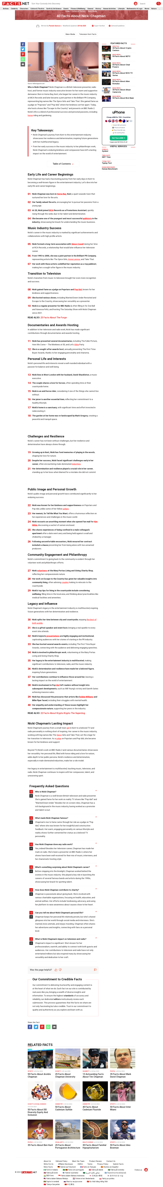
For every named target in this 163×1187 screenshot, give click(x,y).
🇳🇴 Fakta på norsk (51, 1173)
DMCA (80, 1164)
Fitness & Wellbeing (78, 8)
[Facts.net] (15, 3)
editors (57, 999)
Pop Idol (78, 289)
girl (68, 728)
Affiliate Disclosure (65, 1164)
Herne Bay (61, 194)
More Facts (48, 1167)
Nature (153, 8)
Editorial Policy (61, 1161)
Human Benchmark (110, 169)
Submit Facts (118, 1164)
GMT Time (106, 157)
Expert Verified (99, 26)
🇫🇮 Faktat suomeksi (70, 1173)
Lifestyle (121, 8)
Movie (147, 8)
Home (67, 11)
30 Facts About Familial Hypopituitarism (94, 1146)
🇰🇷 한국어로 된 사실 (115, 1176)
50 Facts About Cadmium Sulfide (63, 1108)
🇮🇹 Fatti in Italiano (51, 1170)
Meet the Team (78, 1161)
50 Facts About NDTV (121, 56)
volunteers (42, 570)
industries (76, 464)
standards (69, 995)
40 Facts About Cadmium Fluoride (92, 1108)
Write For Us (48, 1164)
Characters (24, 8)
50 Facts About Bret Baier (123, 98)
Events (66, 8)
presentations (53, 636)
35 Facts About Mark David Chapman (120, 1075)
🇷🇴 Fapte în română (51, 1181)
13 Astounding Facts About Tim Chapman (93, 1075)
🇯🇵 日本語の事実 (95, 1176)
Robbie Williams (86, 697)
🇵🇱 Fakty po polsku (106, 1178)
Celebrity (14, 8)
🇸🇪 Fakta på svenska (116, 1170)
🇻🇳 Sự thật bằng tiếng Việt (97, 1181)
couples (65, 582)
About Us (47, 1161)
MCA (51, 210)
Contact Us (110, 1161)
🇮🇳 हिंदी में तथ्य (49, 1176)
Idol (58, 685)
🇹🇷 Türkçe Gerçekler (52, 1184)
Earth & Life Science (53, 8)
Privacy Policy (102, 1164)
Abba (76, 344)
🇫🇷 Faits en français (88, 1167)
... (159, 8)
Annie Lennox (74, 259)
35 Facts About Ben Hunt (40, 1145)
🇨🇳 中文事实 (69, 1184)
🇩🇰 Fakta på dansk (96, 1170)
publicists (87, 218)
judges (66, 509)
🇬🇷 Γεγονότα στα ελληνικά (115, 1173)
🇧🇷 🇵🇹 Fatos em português (73, 1170)
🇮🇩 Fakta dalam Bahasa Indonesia (71, 1176)
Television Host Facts (87, 34)
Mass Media (92, 11)
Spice (59, 735)
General (90, 8)
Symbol (105, 151)
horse (30, 115)
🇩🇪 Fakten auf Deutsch (67, 1167)
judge (58, 738)
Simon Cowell (77, 244)
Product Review (95, 1161)
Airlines (6, 8)
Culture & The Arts (37, 8)
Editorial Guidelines (118, 26)
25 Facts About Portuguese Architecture (67, 1146)
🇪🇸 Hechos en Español (109, 1167)
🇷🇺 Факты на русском (73, 1181)
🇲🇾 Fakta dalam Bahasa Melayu (56, 1178)
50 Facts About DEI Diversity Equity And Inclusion (38, 1112)
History (98, 8)
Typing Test (107, 163)
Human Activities (109, 8)
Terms (89, 1164)
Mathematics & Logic (134, 8)
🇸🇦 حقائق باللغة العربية (91, 1173)
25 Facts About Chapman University (65, 1075)
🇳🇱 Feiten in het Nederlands (83, 1178)
